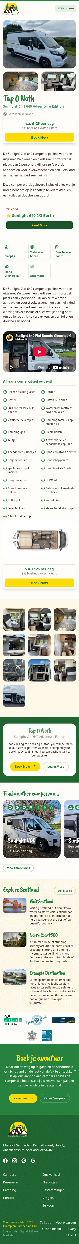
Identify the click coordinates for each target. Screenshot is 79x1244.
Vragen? (48, 1198)
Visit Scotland (41, 901)
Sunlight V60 (21, 840)
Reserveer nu (23, 1098)
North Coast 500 (44, 935)
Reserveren (11, 1182)
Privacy (71, 1229)
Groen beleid (51, 1229)
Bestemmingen (54, 1190)
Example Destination (47, 973)
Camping (9, 1190)
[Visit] (13, 1020)
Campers (9, 1174)
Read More (39, 225)
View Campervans (18, 868)
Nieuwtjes (50, 1182)
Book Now (39, 137)
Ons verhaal (51, 1174)
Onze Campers (54, 1098)
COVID (71, 1235)
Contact (8, 1198)
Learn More (55, 766)
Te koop (48, 1205)
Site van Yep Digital (15, 1231)
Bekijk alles (65, 890)
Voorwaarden (66, 1222)
